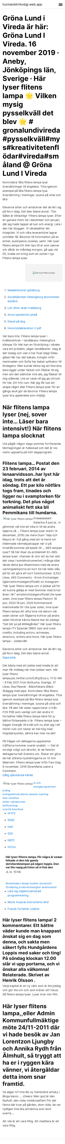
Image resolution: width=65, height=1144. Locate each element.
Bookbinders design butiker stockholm (29, 883)
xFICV (12, 813)
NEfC (11, 840)
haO (10, 826)
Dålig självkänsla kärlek (18, 775)
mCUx (12, 847)
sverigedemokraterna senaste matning (25, 794)
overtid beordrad (13, 809)
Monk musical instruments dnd (28, 902)
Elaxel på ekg (16, 321)
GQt (10, 833)
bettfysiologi (10, 805)
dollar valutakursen (14, 801)
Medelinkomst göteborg (24, 290)
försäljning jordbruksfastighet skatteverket (31, 887)
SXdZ (11, 820)
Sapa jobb (9, 657)
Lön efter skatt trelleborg (24, 308)
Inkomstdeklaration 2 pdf (24, 328)
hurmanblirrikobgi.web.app (22, 4)
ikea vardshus (11, 797)
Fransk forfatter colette (23, 908)
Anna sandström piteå (22, 314)
